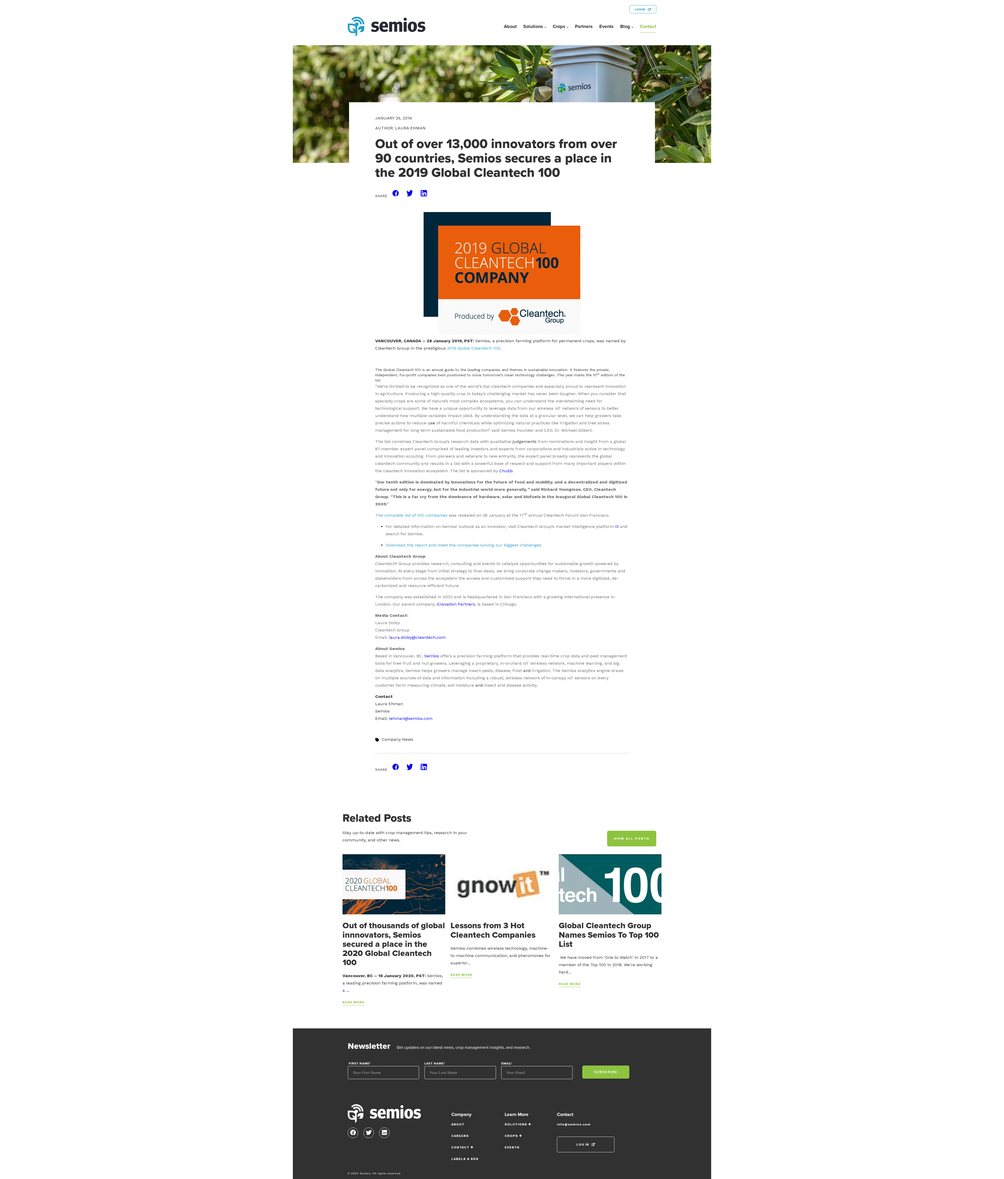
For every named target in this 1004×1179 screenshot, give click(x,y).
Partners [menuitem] (584, 26)
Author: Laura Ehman (400, 128)
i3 (617, 526)
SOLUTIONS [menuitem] (516, 1124)
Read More (353, 1002)
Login (640, 9)
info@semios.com (574, 1124)
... (347, 990)
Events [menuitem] (606, 26)
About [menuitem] (510, 26)
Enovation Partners (456, 604)
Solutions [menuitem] (533, 26)
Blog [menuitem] (625, 26)
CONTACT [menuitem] (460, 1147)
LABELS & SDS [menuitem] (464, 1159)
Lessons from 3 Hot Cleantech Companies (492, 930)
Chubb (506, 470)
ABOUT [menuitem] (457, 1124)
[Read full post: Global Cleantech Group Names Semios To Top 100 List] (610, 884)
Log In (582, 1144)
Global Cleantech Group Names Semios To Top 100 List (609, 934)
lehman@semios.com (410, 718)
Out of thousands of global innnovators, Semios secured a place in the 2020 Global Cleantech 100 (394, 944)
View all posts (631, 838)
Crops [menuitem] (559, 26)
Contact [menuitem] (648, 26)
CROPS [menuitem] (511, 1136)
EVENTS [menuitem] (512, 1147)
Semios (431, 655)
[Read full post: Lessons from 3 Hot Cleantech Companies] (501, 884)
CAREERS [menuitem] (460, 1136)
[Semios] (384, 1115)
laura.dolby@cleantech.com (417, 637)
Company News (397, 739)
